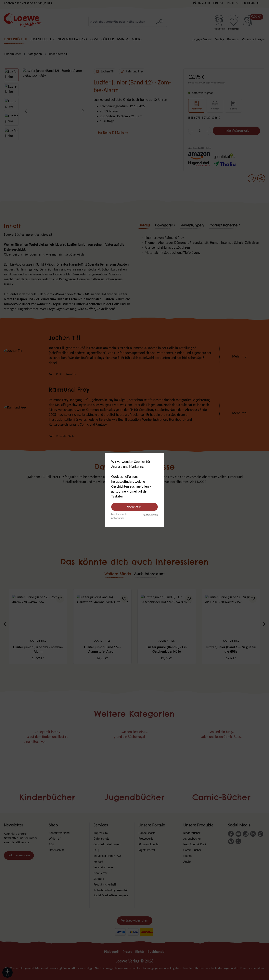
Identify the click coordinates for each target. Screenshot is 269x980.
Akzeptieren (134, 506)
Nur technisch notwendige (118, 516)
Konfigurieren (150, 515)
